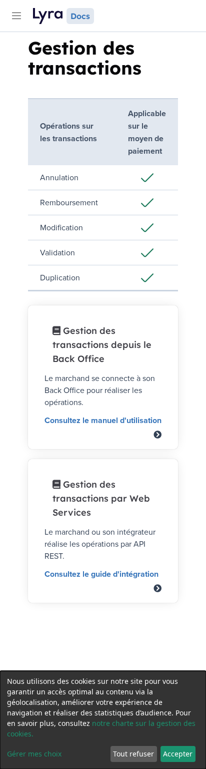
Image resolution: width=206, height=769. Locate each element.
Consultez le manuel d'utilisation (103, 420)
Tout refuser (133, 753)
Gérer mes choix (34, 753)
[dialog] (103, 720)
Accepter (177, 753)
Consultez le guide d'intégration (101, 574)
